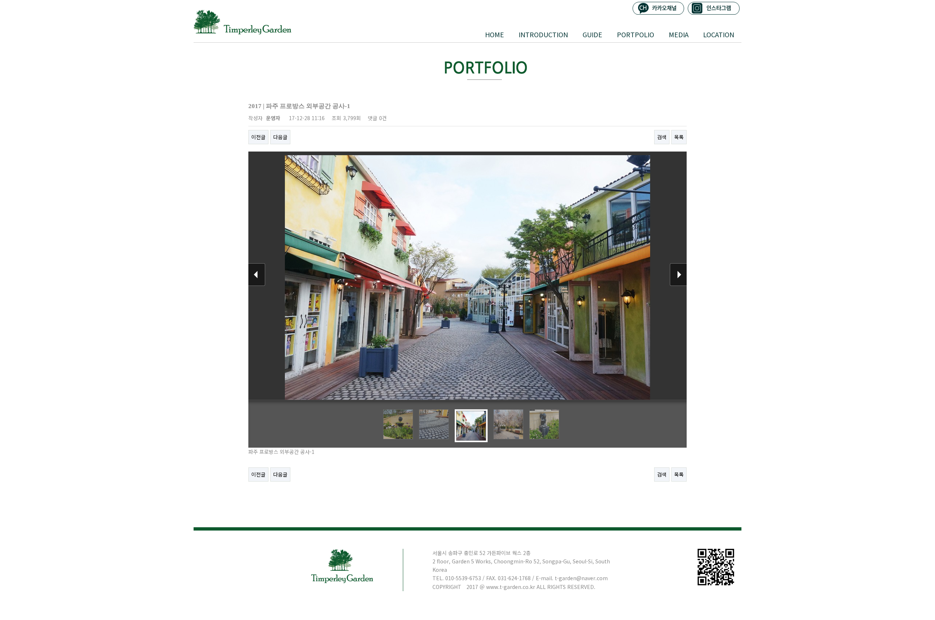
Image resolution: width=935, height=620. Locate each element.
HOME (494, 34)
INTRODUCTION (543, 34)
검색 (662, 137)
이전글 (258, 137)
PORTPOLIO (635, 34)
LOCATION (718, 34)
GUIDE (592, 34)
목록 (679, 137)
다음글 (280, 137)
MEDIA (678, 34)
